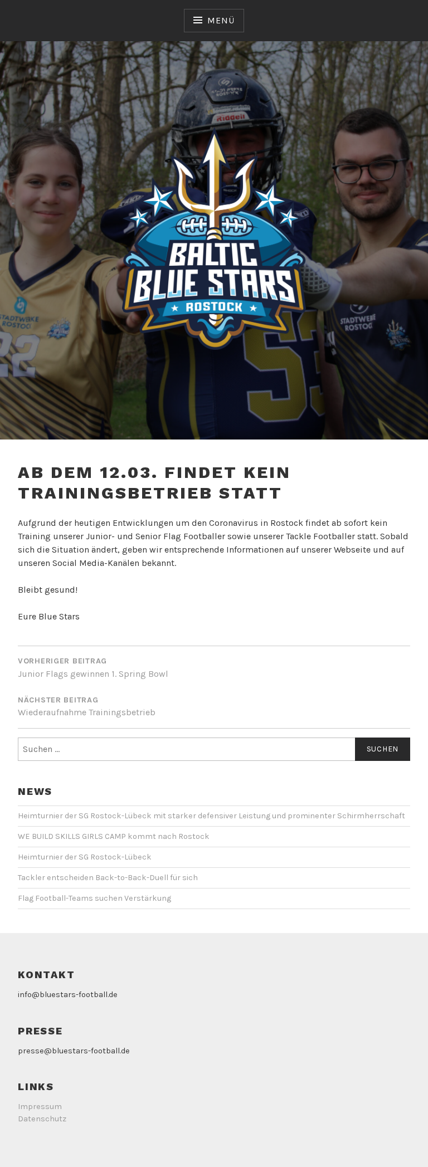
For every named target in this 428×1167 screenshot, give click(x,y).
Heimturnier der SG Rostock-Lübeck (85, 857)
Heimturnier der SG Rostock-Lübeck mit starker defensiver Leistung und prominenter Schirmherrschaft (211, 816)
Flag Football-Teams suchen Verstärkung (94, 898)
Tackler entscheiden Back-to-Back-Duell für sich (108, 877)
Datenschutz (42, 1119)
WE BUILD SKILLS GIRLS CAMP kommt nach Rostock (114, 836)
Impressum (40, 1106)
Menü (220, 20)
